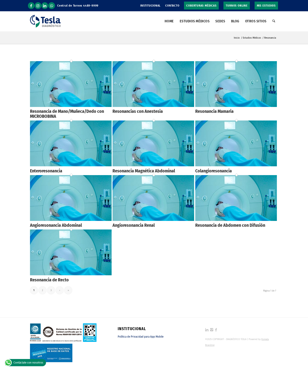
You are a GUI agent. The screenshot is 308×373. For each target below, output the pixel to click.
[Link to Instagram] (38, 5)
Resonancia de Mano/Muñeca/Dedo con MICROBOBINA (67, 114)
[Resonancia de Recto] (71, 274)
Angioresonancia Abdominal (56, 225)
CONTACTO (172, 5)
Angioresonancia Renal (134, 225)
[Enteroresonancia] (71, 165)
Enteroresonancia (46, 171)
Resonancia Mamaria (214, 111)
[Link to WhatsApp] (51, 5)
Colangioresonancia (213, 171)
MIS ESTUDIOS (266, 5)
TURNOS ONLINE (236, 5)
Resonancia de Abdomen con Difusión (230, 225)
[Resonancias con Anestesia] (153, 106)
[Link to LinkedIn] (44, 5)
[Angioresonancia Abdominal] (71, 220)
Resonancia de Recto (49, 280)
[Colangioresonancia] (236, 165)
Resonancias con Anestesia (138, 111)
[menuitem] (150, 6)
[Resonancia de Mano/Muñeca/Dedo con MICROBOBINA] (71, 106)
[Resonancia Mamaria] (236, 106)
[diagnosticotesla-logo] (45, 21)
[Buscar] (273, 21)
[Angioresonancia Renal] (153, 220)
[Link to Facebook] (31, 5)
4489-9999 (91, 5)
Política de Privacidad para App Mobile (140, 336)
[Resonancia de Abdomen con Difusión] (236, 220)
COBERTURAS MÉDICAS (201, 5)
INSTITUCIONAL (150, 5)
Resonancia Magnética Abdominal (144, 171)
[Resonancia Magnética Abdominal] (153, 165)
